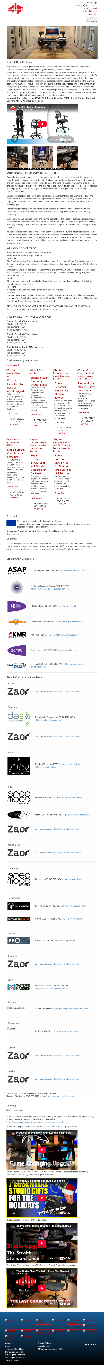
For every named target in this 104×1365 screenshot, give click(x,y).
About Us (9, 1343)
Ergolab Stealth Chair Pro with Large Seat (16, 453)
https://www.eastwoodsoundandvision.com (50, 589)
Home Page (92, 2)
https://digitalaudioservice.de (48, 720)
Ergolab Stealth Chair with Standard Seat (39, 381)
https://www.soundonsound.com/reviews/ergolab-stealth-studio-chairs (38, 1122)
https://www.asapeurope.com (70, 570)
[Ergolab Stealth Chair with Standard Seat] (39, 371)
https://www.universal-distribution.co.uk (57, 1096)
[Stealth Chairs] (15, 8)
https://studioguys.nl (75, 919)
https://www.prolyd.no (65, 940)
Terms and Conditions (14, 1349)
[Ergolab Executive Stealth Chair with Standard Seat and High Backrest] (39, 445)
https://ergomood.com (72, 798)
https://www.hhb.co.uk (66, 606)
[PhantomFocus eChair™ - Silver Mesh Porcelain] (86, 374)
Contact (9, 1346)
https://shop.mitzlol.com (46, 767)
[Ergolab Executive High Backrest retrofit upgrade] (15, 373)
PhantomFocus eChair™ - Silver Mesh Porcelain (86, 387)
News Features (44, 1346)
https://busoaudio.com (76, 906)
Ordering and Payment (15, 1355)
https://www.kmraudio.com (67, 635)
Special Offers (44, 1343)
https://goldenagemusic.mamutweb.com (70, 1009)
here (57, 173)
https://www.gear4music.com (69, 622)
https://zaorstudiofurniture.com (67, 691)
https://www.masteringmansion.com (51, 988)
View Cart (93, 14)
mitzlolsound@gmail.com (70, 764)
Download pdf (13, 365)
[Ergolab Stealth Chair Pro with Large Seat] (15, 442)
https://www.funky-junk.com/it (76, 815)
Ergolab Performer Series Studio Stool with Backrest (61, 390)
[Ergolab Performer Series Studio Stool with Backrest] (62, 374)
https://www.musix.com (68, 1031)
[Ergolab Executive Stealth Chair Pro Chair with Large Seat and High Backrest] (62, 445)
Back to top (90, 1344)
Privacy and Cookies (14, 1352)
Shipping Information (14, 1357)
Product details (13, 413)
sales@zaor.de (46, 691)
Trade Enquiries (12, 1360)
